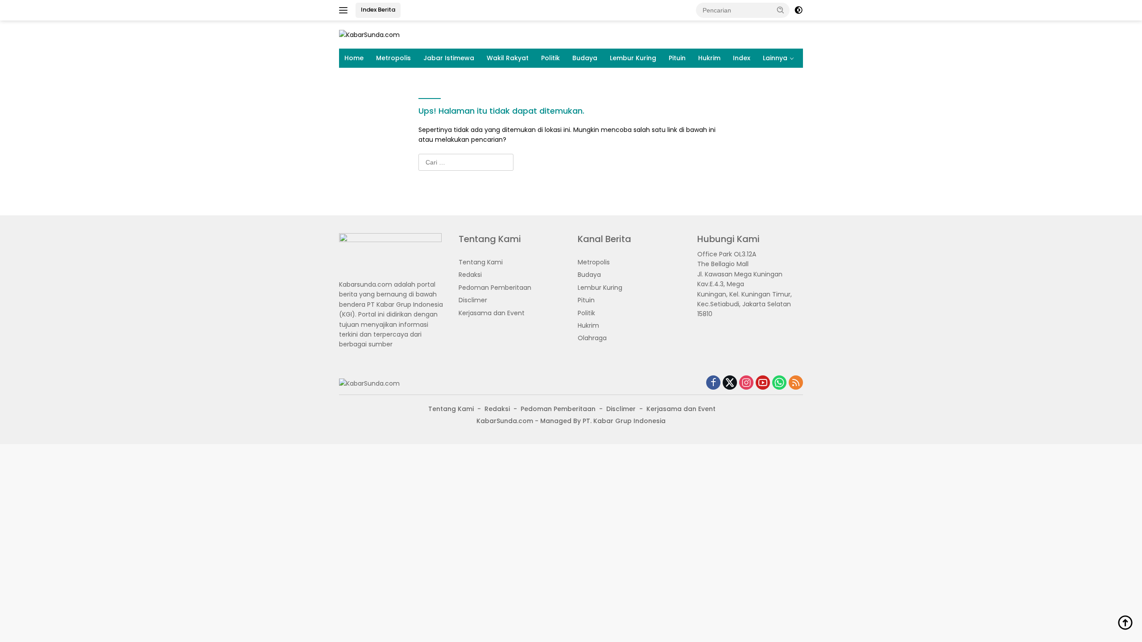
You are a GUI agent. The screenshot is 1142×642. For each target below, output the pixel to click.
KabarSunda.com (504, 420)
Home (354, 58)
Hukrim (709, 58)
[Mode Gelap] (798, 10)
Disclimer (473, 300)
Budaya (584, 58)
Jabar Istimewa (448, 58)
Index (741, 58)
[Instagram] (746, 383)
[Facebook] (713, 383)
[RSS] (796, 383)
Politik (550, 58)
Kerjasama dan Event (492, 313)
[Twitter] (730, 383)
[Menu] (345, 10)
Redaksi (470, 274)
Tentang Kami (481, 262)
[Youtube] (763, 383)
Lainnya (775, 58)
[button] (781, 10)
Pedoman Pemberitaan (495, 287)
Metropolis (393, 58)
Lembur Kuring (633, 58)
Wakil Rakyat (508, 58)
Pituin (677, 58)
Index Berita (378, 9)
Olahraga (592, 337)
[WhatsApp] (779, 383)
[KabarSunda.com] (369, 34)
